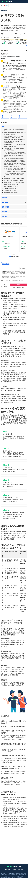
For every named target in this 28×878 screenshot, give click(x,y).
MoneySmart (6, 87)
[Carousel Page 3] (14, 254)
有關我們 (7, 869)
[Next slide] (26, 43)
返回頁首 (24, 268)
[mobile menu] (26, 1)
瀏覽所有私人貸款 (5, 263)
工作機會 (14, 869)
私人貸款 (7, 280)
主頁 (2, 280)
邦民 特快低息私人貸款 (17, 280)
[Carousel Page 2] (13, 254)
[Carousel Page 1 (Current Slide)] (12, 254)
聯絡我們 (20, 869)
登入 (10, 256)
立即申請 (18, 284)
